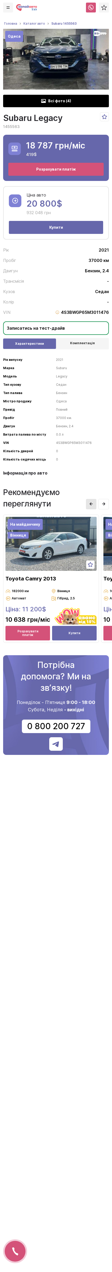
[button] (102, 59)
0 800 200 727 (56, 726)
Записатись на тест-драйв (36, 328)
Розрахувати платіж (56, 169)
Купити (56, 227)
